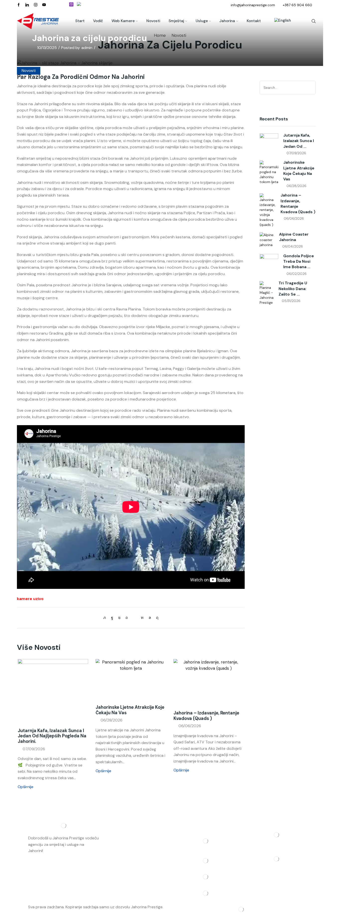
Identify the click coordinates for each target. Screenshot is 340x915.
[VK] (119, 617)
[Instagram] (35, 5)
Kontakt (254, 20)
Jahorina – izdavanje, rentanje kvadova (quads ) (206, 715)
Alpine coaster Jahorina (294, 237)
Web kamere (123, 20)
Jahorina (227, 20)
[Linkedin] (27, 5)
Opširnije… (53, 850)
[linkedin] (142, 617)
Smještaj (176, 20)
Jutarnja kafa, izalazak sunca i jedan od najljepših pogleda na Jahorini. (52, 736)
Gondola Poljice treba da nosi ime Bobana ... (298, 261)
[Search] (311, 87)
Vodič (98, 20)
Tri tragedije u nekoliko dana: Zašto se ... (293, 288)
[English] (280, 21)
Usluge (202, 20)
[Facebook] (18, 5)
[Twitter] (106, 617)
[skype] (156, 617)
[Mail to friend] (134, 617)
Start (80, 20)
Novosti (153, 20)
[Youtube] (44, 5)
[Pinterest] (126, 617)
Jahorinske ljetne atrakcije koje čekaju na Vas (130, 710)
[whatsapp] (150, 617)
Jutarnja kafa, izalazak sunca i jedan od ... (298, 141)
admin (86, 47)
